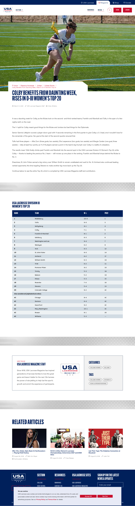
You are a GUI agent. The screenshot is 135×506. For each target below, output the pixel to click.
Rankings (90, 10)
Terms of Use (52, 499)
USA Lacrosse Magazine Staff (31, 364)
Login (127, 10)
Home (16, 85)
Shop (117, 2)
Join (117, 10)
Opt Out (105, 496)
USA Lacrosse (88, 2)
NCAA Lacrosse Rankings (98, 383)
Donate (128, 2)
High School (41, 486)
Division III (107, 380)
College (39, 85)
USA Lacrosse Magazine (80, 486)
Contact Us (58, 486)
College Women (49, 85)
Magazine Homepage (27, 85)
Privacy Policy (40, 499)
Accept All (88, 496)
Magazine (104, 2)
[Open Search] (109, 10)
